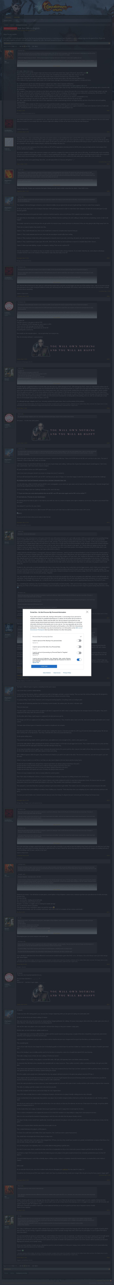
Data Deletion (47, 672)
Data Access (57, 672)
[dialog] (57, 642)
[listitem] (57, 637)
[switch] (79, 640)
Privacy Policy (67, 672)
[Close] (88, 612)
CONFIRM (44, 666)
